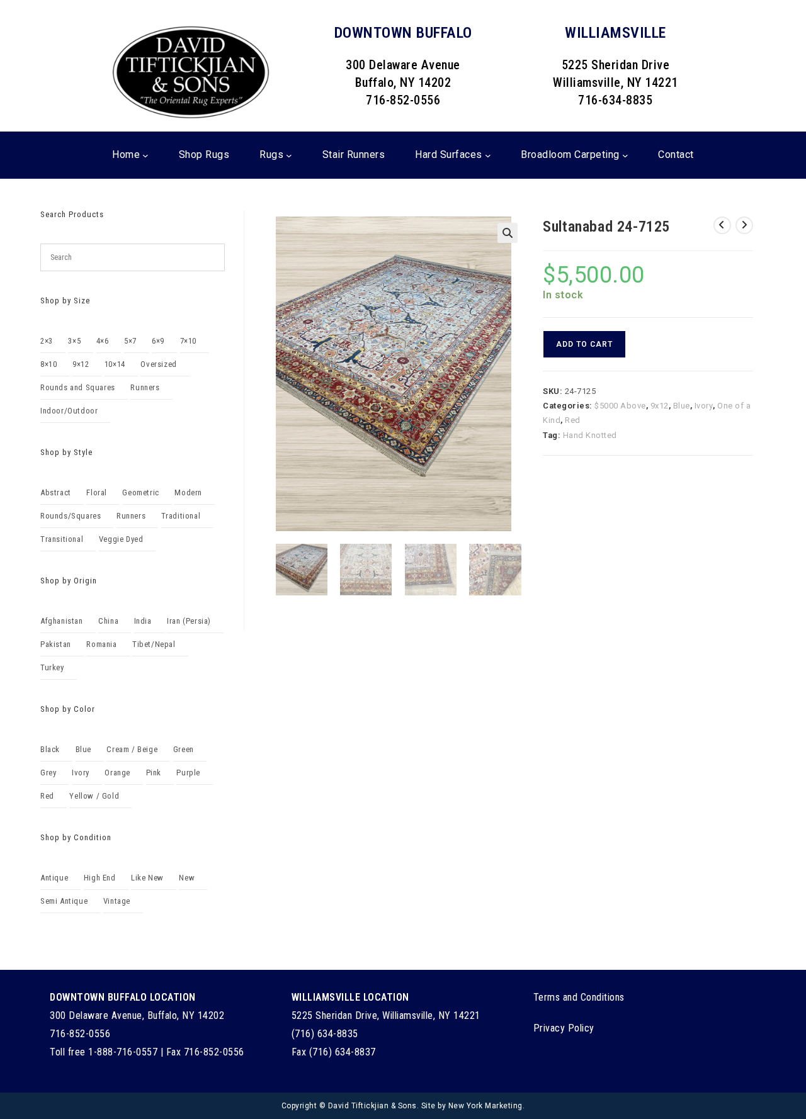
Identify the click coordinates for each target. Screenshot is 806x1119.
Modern (188, 492)
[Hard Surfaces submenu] (488, 155)
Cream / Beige (131, 749)
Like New (147, 877)
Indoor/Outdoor (69, 410)
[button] (507, 233)
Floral (96, 492)
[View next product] (744, 225)
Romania (101, 644)
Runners (144, 387)
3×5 (74, 341)
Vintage (116, 901)
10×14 (115, 364)
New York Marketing (485, 1105)
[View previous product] (722, 225)
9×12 (80, 364)
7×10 (188, 341)
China (108, 621)
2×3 (46, 341)
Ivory (704, 405)
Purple (188, 772)
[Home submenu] (145, 155)
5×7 (130, 341)
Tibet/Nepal (154, 644)
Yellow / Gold (94, 796)
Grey (48, 772)
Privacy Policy (563, 1028)
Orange (117, 772)
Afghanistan (61, 621)
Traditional (181, 515)
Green (183, 749)
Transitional (61, 539)
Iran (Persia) (189, 621)
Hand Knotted (590, 435)
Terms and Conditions (579, 997)
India (143, 621)
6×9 (158, 341)
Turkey (52, 667)
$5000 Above (620, 405)
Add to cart (584, 344)
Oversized (158, 364)
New (187, 877)
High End (100, 877)
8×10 (48, 364)
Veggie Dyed (121, 539)
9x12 (659, 405)
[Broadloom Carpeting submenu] (625, 155)
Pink (153, 772)
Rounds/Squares (70, 515)
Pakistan (55, 644)
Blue (681, 405)
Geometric (140, 492)
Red (573, 420)
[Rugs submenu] (289, 155)
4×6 (102, 341)
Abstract (55, 492)
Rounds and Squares (77, 387)
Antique (54, 877)
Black (50, 749)
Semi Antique (64, 901)
